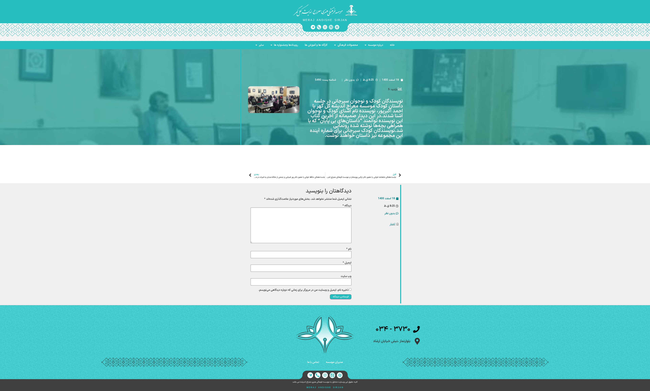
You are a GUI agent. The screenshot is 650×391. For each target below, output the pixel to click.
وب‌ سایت (346, 276)
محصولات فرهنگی (348, 45)
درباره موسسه (375, 45)
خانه (392, 45)
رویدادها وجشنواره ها (286, 45)
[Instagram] (325, 27)
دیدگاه (347, 205)
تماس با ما (313, 362)
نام (348, 249)
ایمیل (347, 262)
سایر (261, 45)
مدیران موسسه (334, 362)
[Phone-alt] (319, 27)
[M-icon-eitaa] (331, 27)
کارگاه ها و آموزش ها (316, 45)
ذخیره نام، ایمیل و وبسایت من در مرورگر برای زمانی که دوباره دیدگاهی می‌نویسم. (303, 290)
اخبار (392, 224)
